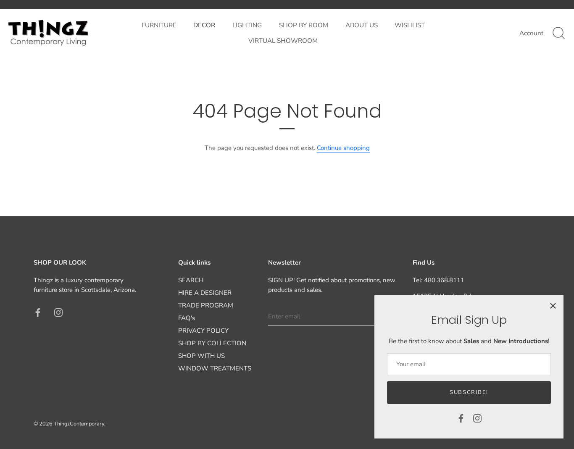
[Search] (558, 33)
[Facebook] (461, 418)
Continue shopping (343, 148)
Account (531, 33)
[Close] (553, 306)
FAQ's (186, 318)
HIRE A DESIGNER (205, 293)
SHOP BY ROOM (303, 25)
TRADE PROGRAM (205, 305)
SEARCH (190, 280)
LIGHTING (247, 25)
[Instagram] (477, 418)
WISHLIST (410, 25)
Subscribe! (469, 392)
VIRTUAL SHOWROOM (283, 41)
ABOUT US (361, 25)
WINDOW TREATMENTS (214, 368)
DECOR (204, 25)
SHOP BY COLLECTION (212, 343)
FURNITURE (159, 25)
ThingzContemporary (79, 424)
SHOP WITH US (201, 356)
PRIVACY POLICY (203, 330)
